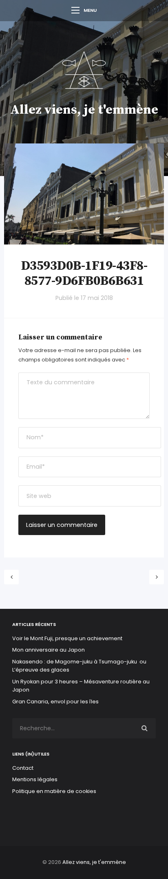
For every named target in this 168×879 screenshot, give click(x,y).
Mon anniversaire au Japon (49, 649)
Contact (22, 767)
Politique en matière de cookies (54, 791)
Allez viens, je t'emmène (84, 110)
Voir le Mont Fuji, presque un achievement (67, 638)
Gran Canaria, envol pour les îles (55, 701)
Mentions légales (34, 779)
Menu (90, 10)
